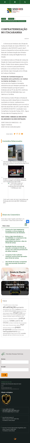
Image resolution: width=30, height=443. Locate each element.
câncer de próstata (10, 311)
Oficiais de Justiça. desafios (14, 325)
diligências (17, 313)
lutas (12, 320)
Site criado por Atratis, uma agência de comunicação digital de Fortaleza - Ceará (15, 439)
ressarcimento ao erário (16, 333)
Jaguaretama (5, 318)
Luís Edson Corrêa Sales (13, 323)
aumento (20, 307)
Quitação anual (21, 329)
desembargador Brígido (8, 313)
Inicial (3, 19)
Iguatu (23, 314)
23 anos (9, 305)
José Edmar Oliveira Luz (14, 318)
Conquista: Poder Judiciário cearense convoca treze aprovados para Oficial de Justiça (16, 256)
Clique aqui (12, 220)
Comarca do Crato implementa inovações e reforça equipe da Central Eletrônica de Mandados (15, 231)
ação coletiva (12, 309)
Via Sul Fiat (18, 335)
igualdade (19, 314)
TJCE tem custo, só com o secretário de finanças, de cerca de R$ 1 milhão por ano (15, 201)
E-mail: (3, 366)
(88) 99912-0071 (15, 410)
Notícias (11, 19)
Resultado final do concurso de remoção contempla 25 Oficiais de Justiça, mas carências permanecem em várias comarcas (16, 249)
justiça (22, 318)
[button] (5, 2)
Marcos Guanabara (22, 323)
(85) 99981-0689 (6, 410)
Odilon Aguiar (6, 325)
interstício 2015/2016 (7, 316)
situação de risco (7, 335)
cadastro (18, 309)
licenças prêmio (6, 321)
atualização (9, 307)
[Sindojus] (15, 10)
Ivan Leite (22, 316)
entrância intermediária (11, 314)
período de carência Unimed (9, 327)
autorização (6, 309)
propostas (14, 329)
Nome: (3, 359)
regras (19, 331)
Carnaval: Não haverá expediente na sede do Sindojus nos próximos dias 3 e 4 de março (16, 163)
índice (22, 335)
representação (7, 333)
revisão (23, 333)
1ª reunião (5, 305)
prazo (18, 327)
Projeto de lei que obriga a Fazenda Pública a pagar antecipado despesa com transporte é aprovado (14, 180)
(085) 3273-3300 (10, 409)
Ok (4, 375)
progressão (7, 329)
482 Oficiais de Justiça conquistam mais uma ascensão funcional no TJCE (16, 263)
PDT (22, 325)
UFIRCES (14, 335)
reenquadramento (10, 331)
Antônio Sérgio (15, 305)
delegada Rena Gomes (21, 311)
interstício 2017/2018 (15, 316)
